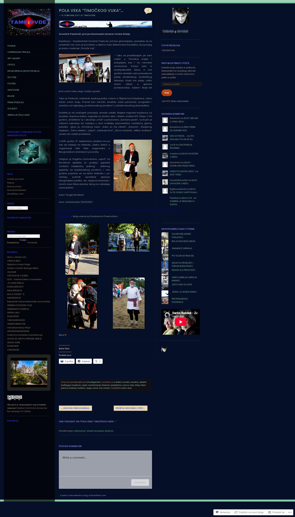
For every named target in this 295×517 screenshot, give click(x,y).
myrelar (174, 153)
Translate (32, 242)
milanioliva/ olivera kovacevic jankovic (94, 430)
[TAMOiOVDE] (29, 36)
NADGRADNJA (14, 297)
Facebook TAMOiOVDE (19, 217)
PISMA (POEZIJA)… (16, 102)
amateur (135, 382)
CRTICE (11, 64)
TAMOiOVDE (89, 15)
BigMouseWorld (178, 189)
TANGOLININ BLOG (16, 320)
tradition (81, 388)
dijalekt (142, 382)
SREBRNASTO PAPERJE (18, 309)
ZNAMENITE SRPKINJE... (183, 248)
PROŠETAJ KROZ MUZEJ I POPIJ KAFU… (132, 408)
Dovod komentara (16, 190)
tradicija (72, 388)
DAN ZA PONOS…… (178, 135)
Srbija (137, 385)
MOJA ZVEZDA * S (15, 294)
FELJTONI (12, 77)
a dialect (118, 382)
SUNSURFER (13, 316)
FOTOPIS (12, 83)
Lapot (84, 385)
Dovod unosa (14, 186)
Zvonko (106, 388)
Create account (15, 179)
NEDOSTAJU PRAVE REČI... (184, 270)
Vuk (100, 388)
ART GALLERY (14, 58)
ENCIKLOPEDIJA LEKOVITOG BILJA (23, 71)
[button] (21, 378)
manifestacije (94, 385)
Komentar (140, 482)
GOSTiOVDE (13, 89)
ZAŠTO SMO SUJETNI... (182, 284)
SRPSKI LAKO (13, 312)
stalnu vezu (126, 388)
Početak (12, 45)
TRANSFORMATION (16, 323)
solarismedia (72, 202)
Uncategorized (93, 382)
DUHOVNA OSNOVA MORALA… (75, 408)
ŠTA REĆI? (12, 108)
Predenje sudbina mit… (181, 197)
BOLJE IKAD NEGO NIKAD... (184, 241)
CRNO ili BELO (13, 260)
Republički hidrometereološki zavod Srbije (28, 301)
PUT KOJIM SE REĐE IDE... (183, 255)
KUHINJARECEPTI (15, 286)
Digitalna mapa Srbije (18, 264)
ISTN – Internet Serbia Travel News (24, 279)
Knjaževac (76, 385)
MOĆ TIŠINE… (176, 174)
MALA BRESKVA (14, 290)
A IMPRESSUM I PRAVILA (19, 52)
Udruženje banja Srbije (18, 327)
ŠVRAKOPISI (13, 346)
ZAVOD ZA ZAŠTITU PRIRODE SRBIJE (24, 338)
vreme (95, 388)
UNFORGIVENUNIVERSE (18, 331)
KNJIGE (11, 96)
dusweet (11, 271)
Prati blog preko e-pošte (175, 63)
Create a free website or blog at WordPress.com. (83, 495)
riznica (126, 385)
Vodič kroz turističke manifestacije (24, 334)
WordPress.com (15, 193)
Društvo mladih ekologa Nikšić (22, 268)
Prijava (10, 182)
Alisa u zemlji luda (16, 257)
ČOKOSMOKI (13, 349)
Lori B (172, 144)
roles (132, 385)
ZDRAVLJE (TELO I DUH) (19, 114)
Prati (167, 92)
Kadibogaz (66, 385)
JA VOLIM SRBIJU (15, 283)
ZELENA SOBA (13, 342)
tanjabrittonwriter (179, 180)
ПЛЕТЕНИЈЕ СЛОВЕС (18, 275)
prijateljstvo (116, 385)
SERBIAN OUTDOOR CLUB (19, 305)
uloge (88, 388)
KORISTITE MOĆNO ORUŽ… (182, 171)
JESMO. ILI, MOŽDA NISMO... (185, 291)
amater (126, 382)
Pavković (106, 385)
